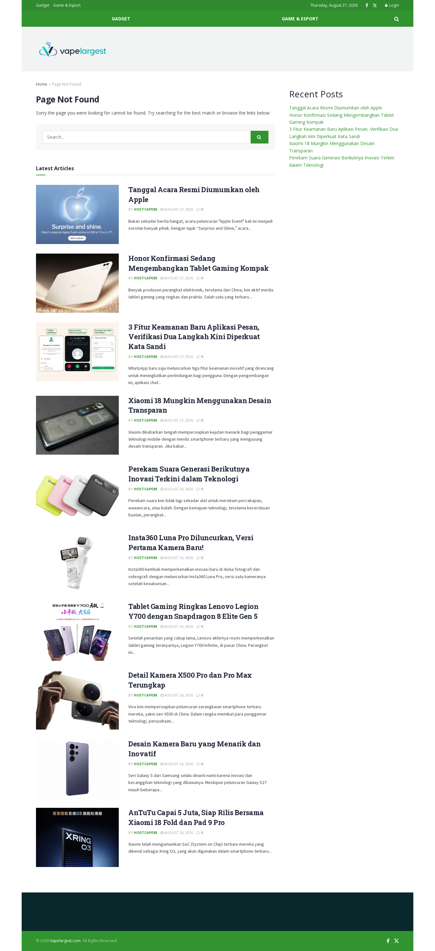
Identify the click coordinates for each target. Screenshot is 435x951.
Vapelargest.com (65, 940)
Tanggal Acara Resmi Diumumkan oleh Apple (335, 108)
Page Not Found (66, 84)
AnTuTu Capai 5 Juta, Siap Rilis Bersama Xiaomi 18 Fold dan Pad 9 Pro (196, 817)
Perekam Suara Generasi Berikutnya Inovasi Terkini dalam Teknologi (188, 473)
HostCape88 (145, 209)
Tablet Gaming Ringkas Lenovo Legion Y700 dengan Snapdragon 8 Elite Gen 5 (193, 611)
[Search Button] (259, 137)
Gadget (42, 5)
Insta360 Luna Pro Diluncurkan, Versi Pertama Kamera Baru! (190, 542)
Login (393, 5)
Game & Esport (67, 5)
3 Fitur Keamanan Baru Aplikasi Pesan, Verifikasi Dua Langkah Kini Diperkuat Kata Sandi (194, 336)
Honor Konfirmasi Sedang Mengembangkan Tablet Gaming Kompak (198, 263)
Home (41, 84)
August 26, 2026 (178, 488)
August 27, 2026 (178, 209)
